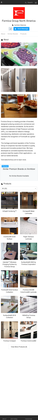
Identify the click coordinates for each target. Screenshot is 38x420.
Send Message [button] (21, 28)
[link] (9, 203)
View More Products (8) (19, 347)
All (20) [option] (4, 188)
